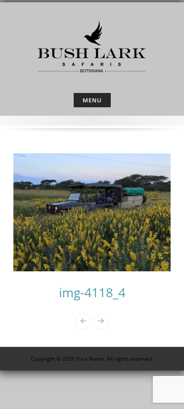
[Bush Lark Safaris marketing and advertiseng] (92, 46)
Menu (92, 100)
